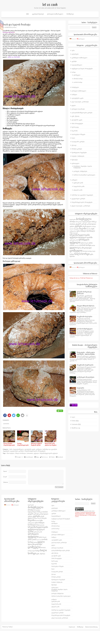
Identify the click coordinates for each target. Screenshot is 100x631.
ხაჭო (93, 251)
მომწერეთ (70, 14)
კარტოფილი (91, 224)
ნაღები (76, 229)
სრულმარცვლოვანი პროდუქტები (35, 451)
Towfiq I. (10, 627)
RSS (1, 28)
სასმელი (74, 94)
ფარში (89, 237)
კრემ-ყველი (86, 226)
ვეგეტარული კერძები (17, 451)
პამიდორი (73, 231)
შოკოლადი (87, 248)
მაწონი (71, 229)
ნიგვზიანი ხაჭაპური (84, 316)
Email (5, 477)
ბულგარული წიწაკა (89, 221)
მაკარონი (75, 131)
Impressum (72, 627)
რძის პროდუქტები (77, 123)
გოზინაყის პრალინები (85, 377)
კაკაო (78, 224)
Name (5, 471)
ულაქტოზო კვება (29, 449)
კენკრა (72, 226)
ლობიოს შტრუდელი (84, 329)
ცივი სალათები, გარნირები (80, 102)
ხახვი (72, 254)
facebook (60, 457)
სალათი (75, 233)
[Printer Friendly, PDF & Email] (60, 410)
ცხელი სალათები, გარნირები (81, 206)
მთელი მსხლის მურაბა (85, 306)
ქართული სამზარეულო (55, 14)
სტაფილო (82, 237)
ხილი (73, 138)
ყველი (74, 105)
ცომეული (39, 449)
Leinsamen (30, 453)
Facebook (1, 22)
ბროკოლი (79, 221)
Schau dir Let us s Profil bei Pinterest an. (81, 278)
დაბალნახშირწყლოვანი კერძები (82, 112)
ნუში (92, 229)
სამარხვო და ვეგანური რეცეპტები (82, 195)
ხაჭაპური (80, 388)
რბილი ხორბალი (20, 453)
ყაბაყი (93, 245)
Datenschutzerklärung (91, 627)
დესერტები (75, 54)
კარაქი (84, 224)
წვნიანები (75, 159)
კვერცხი (74, 61)
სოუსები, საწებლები (78, 156)
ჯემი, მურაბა (75, 116)
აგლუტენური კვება (77, 98)
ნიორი (89, 229)
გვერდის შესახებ (38, 14)
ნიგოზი (82, 228)
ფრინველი (77, 75)
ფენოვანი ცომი (78, 183)
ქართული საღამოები (78, 109)
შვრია (79, 248)
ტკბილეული (75, 163)
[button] (5, 415)
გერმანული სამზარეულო (79, 57)
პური (10, 449)
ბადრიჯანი (73, 219)
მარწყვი (94, 226)
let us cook (50, 5)
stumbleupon (29, 457)
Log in (73, 417)
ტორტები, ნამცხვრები (80, 171)
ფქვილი (36, 453)
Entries (75, 420)
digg (37, 457)
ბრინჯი (72, 222)
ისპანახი (72, 224)
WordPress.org (76, 428)
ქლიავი (74, 145)
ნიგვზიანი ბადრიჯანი (85, 365)
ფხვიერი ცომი (78, 190)
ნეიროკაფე (75, 127)
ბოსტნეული (75, 87)
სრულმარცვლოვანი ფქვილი (49, 453)
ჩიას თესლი (10, 453)
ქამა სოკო (84, 243)
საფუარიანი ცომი (79, 186)
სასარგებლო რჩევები (78, 134)
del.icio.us (45, 457)
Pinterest (1, 25)
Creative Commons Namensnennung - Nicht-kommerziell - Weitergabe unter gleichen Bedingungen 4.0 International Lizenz (85, 514)
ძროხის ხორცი (78, 78)
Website (5, 482)
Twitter (53, 457)
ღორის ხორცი (78, 82)
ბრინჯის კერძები (77, 149)
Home (27, 14)
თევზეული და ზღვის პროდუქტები (82, 68)
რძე (71, 233)
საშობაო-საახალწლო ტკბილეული (84, 175)
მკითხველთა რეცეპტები (79, 152)
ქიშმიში (72, 245)
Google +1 (20, 457)
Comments (76, 424)
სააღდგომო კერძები (78, 141)
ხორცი (74, 72)
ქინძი (91, 243)
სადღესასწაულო (18, 449)
